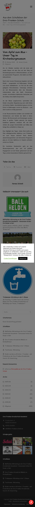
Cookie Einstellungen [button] (10, 258)
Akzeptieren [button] (22, 258)
